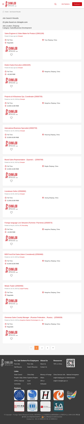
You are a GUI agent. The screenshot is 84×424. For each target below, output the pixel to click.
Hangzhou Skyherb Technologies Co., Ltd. (31, 320)
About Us (43, 364)
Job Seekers (65, 4)
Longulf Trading (23, 288)
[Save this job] (12, 55)
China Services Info (59, 374)
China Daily (30, 374)
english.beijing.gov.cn (59, 377)
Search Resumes (32, 367)
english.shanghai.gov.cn (60, 381)
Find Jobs (17, 364)
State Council (18, 374)
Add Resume (18, 367)
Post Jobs (30, 364)
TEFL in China (57, 364)
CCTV (29, 384)
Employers (77, 4)
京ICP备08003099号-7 (34, 417)
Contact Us (43, 367)
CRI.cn (42, 381)
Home (6, 12)
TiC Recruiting (24, 225)
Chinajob (20, 36)
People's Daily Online (20, 377)
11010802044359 (56, 417)
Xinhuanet (43, 384)
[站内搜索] (55, 4)
